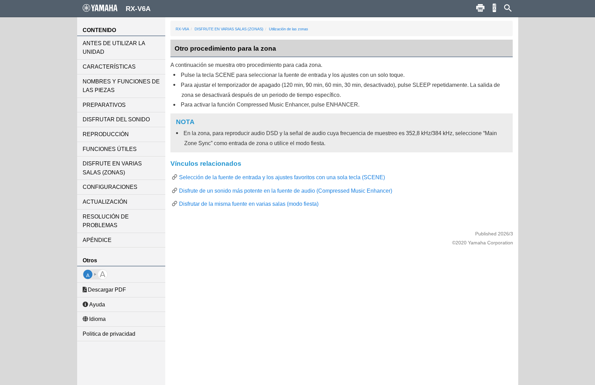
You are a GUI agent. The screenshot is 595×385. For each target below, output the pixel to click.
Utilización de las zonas (288, 29)
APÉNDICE (97, 240)
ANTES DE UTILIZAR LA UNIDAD (114, 47)
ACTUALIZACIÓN (105, 202)
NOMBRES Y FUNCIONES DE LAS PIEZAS (121, 86)
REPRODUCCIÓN (106, 134)
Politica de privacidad (109, 334)
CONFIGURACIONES (110, 187)
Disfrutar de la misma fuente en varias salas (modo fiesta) (249, 204)
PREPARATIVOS (104, 105)
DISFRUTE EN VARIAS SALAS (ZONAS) (112, 168)
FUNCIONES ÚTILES (110, 149)
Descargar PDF (107, 290)
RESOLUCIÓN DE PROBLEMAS (106, 221)
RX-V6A (182, 29)
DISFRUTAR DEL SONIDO (116, 119)
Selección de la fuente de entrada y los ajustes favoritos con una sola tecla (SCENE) (282, 177)
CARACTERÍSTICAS (109, 67)
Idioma (97, 319)
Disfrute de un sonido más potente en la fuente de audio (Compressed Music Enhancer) (285, 191)
